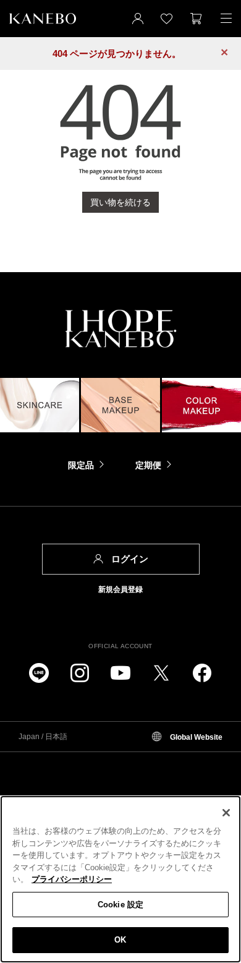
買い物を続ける (120, 202)
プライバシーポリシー (72, 879)
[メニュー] (226, 18)
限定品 (81, 465)
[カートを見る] (196, 18)
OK (120, 939)
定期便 (148, 465)
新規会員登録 (120, 589)
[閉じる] (226, 812)
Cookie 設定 (120, 904)
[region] (120, 879)
